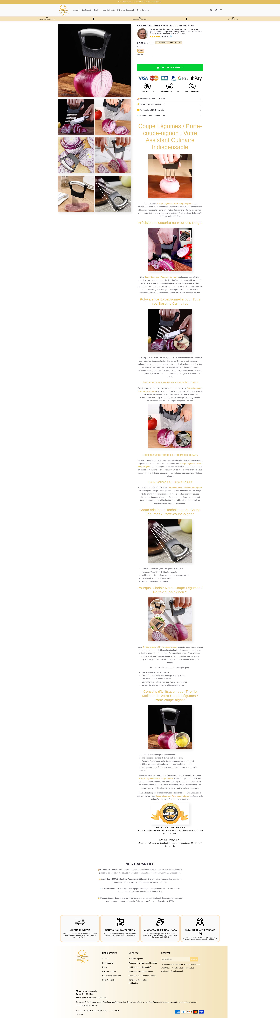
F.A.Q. (104, 967)
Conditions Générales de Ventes (142, 976)
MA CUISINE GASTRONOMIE (95, 1011)
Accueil (105, 959)
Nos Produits (107, 963)
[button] (211, 10)
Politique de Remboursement (141, 971)
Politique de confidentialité (140, 967)
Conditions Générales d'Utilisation (138, 981)
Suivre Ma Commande (111, 976)
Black (141, 51)
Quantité (140, 54)
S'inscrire (194, 959)
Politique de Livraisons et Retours (143, 963)
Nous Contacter (108, 980)
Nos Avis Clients (109, 971)
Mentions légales (136, 959)
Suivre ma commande (88, 991)
